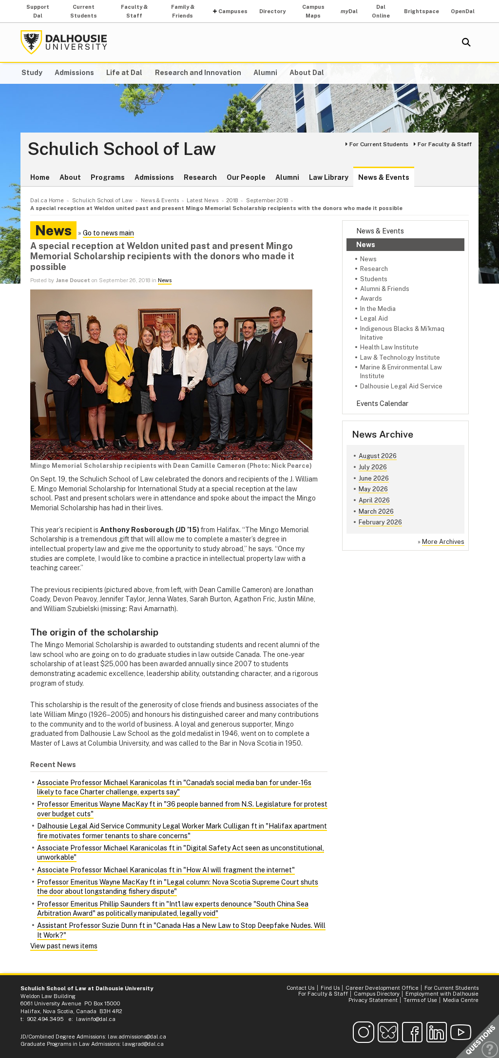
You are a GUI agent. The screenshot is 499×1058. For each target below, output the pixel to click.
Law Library (328, 177)
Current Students (83, 11)
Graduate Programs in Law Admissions (69, 1043)
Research (200, 177)
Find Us (330, 987)
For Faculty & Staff (445, 144)
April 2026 (374, 500)
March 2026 (376, 511)
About (70, 177)
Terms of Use (420, 1000)
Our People (246, 177)
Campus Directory (377, 993)
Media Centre (461, 1000)
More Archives (443, 541)
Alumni (265, 73)
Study (31, 73)
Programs (108, 177)
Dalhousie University (63, 42)
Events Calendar (382, 403)
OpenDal (463, 11)
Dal (349, 11)
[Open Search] (466, 42)
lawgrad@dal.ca (143, 1043)
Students (373, 279)
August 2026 (378, 456)
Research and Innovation (198, 73)
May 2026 (373, 489)
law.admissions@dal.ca (137, 1036)
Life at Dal (124, 73)
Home (40, 177)
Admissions (74, 73)
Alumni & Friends (384, 288)
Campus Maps (313, 11)
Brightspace (421, 11)
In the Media (378, 308)
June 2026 (374, 478)
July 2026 (373, 467)
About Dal (306, 73)
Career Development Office (382, 987)
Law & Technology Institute (400, 357)
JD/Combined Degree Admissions (62, 1036)
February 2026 (380, 522)
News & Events (383, 177)
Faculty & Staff (134, 11)
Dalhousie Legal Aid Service (401, 386)
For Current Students (378, 144)
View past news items (63, 946)
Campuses (233, 11)
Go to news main (108, 233)
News (365, 245)
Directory (272, 11)
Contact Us (300, 987)
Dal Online (381, 11)
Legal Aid (374, 318)
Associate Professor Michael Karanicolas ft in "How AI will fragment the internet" (166, 870)
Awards (371, 298)
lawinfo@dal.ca (95, 1019)
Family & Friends (182, 11)
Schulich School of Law (121, 149)
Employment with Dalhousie (442, 993)
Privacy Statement (373, 1000)
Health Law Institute (389, 347)
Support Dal (37, 11)
